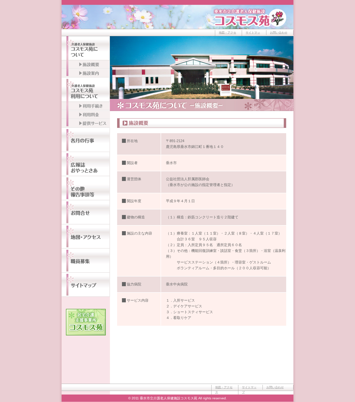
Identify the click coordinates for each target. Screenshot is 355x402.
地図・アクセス (227, 35)
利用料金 (86, 115)
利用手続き (86, 106)
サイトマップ (253, 35)
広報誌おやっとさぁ (86, 164)
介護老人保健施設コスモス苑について (86, 48)
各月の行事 (86, 140)
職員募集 (86, 261)
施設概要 (86, 64)
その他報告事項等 (86, 188)
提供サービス (86, 123)
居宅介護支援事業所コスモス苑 (86, 322)
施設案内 (86, 73)
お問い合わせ (278, 32)
